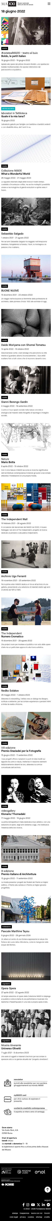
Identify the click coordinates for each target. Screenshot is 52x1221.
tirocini (47, 1213)
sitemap (39, 1217)
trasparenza (24, 1213)
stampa (15, 1213)
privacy (23, 1217)
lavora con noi (36, 1213)
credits (47, 1217)
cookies (31, 1217)
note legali (14, 1217)
